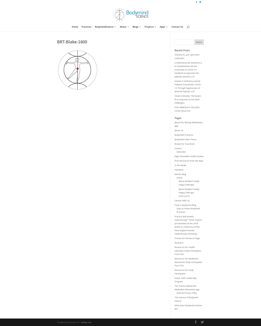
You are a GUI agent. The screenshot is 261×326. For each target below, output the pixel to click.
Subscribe (181, 151)
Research (179, 242)
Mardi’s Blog (180, 174)
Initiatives (179, 169)
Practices (86, 27)
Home (75, 27)
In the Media (180, 165)
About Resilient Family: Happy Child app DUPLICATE (189, 192)
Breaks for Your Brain (185, 143)
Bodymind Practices (184, 134)
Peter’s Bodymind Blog (185, 205)
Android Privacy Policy (187, 292)
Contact (178, 148)
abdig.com (86, 322)
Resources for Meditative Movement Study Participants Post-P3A (188, 262)
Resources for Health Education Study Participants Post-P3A (188, 250)
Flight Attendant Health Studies (189, 156)
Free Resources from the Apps (189, 160)
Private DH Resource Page (187, 238)
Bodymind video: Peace (185, 139)
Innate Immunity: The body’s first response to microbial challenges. (188, 99)
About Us (179, 130)
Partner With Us (182, 200)
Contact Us (177, 27)
